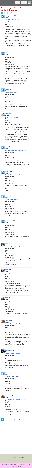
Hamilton (7, 19)
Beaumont (8, 353)
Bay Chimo (8, 246)
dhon (6, 297)
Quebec (7, 199)
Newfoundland (16, 399)
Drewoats (7, 196)
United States (25, 464)
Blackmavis (8, 395)
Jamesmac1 (8, 350)
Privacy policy (4, 457)
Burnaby (7, 175)
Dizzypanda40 (9, 220)
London (7, 224)
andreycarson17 (9, 16)
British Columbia (15, 56)
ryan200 (7, 269)
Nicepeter (7, 373)
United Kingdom (19, 466)
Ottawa (7, 117)
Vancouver (8, 56)
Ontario (12, 19)
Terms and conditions (19, 456)
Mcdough (7, 52)
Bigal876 (7, 171)
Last (20, 419)
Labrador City (8, 399)
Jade (6, 147)
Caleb (6, 243)
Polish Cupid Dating (20, 457)
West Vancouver (9, 150)
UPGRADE (10, 456)
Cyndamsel (8, 113)
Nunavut (13, 246)
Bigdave (7, 89)
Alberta (13, 353)
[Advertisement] (16, 438)
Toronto (7, 273)
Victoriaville (8, 324)
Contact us (4, 456)
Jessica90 (8, 320)
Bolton (7, 92)
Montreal (7, 376)
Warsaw (17, 464)
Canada (17, 19)
